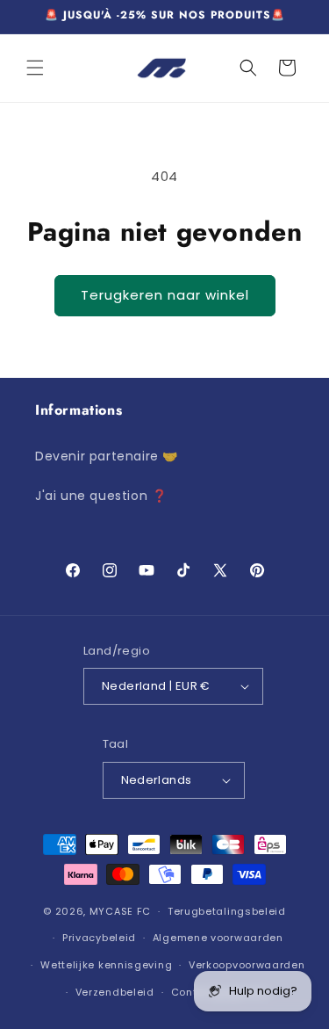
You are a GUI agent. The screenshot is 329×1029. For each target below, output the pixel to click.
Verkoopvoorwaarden (247, 965)
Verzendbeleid (114, 992)
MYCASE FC (120, 911)
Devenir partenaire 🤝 (106, 456)
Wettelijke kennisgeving (106, 965)
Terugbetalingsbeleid (227, 911)
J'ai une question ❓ (101, 495)
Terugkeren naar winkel (165, 295)
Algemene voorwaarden (218, 938)
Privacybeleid (99, 938)
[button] (35, 67)
